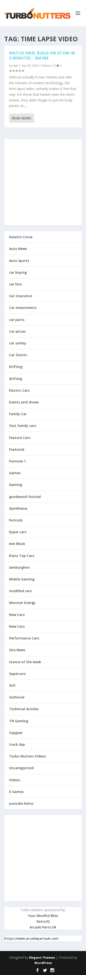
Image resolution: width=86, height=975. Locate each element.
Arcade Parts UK (43, 927)
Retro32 (43, 921)
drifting (15, 378)
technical (16, 697)
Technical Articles (23, 709)
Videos (46, 66)
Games (15, 473)
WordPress (43, 963)
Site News (17, 650)
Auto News (18, 248)
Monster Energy (22, 602)
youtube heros (21, 803)
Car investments (23, 307)
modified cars (20, 591)
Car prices (17, 331)
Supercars (17, 673)
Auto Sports (19, 260)
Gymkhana (18, 508)
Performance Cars (24, 638)
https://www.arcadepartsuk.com (31, 938)
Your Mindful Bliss (43, 915)
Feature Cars (19, 437)
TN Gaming (18, 721)
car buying (18, 272)
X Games (16, 791)
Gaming (15, 484)
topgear (16, 732)
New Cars (17, 614)
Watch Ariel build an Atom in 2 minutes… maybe (42, 55)
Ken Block (17, 543)
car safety (17, 343)
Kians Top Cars (21, 555)
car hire (15, 284)
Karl (15, 66)
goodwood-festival (25, 496)
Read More (21, 118)
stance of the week (25, 662)
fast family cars (22, 425)
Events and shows (24, 402)
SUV (12, 685)
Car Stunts (18, 355)
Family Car (18, 414)
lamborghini (19, 567)
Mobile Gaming (21, 579)
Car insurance (20, 296)
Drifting (15, 366)
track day (17, 744)
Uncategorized (21, 768)
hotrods (15, 520)
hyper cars (18, 532)
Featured (16, 449)
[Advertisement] (43, 182)
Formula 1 (17, 461)
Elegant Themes (42, 957)
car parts (16, 319)
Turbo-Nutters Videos (27, 756)
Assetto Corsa (20, 237)
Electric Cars (19, 390)
